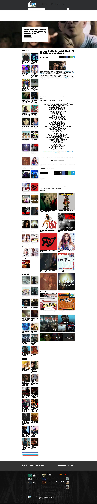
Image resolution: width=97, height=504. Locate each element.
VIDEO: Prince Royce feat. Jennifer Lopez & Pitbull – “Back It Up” (34, 75)
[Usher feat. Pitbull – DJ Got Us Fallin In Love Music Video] (35, 211)
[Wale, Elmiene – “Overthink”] (26, 350)
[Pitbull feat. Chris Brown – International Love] (35, 134)
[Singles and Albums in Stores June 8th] (26, 252)
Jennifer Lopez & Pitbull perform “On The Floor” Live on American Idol (26, 154)
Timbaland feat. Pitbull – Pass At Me (25, 140)
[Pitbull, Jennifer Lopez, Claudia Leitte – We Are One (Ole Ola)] (26, 83)
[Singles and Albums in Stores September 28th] (35, 199)
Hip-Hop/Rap (32, 341)
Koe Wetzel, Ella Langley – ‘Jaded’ (34, 308)
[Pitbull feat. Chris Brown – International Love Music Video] (35, 95)
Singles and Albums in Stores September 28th (34, 205)
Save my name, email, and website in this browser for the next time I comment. (51, 188)
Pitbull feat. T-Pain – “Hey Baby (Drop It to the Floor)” (34, 180)
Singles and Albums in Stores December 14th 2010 (25, 423)
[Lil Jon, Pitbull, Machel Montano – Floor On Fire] (26, 174)
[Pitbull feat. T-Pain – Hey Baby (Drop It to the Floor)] (26, 211)
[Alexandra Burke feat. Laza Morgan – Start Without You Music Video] (26, 224)
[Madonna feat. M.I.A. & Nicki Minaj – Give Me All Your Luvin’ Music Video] (26, 403)
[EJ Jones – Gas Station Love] (44, 475)
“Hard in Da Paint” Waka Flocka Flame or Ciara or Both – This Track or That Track (34, 409)
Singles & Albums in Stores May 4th (34, 257)
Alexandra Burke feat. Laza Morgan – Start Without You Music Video (26, 231)
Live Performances (24, 381)
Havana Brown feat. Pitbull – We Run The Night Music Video (26, 102)
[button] (68, 9)
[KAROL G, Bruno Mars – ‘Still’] (26, 326)
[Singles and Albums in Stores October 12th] (26, 199)
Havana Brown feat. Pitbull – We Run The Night (34, 114)
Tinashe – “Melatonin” (33, 286)
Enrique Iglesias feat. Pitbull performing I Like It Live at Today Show (26, 244)
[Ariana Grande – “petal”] (35, 350)
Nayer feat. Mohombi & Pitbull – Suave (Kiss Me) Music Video (26, 115)
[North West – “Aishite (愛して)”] (26, 338)
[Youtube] (63, 497)
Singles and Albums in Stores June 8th (25, 257)
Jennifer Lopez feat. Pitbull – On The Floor (34, 167)
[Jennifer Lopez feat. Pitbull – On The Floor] (35, 161)
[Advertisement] (48, 15)
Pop (22, 341)
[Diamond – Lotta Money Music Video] (35, 442)
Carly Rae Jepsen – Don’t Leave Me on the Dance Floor (26, 320)
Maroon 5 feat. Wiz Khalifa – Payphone (34, 435)
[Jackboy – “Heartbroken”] (69, 337)
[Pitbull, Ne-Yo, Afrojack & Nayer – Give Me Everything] (26, 161)
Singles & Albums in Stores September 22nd (66, 211)
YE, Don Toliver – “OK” (25, 286)
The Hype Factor (52, 55)
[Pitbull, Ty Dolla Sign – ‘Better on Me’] (26, 57)
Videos (56, 55)
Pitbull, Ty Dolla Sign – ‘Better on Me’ (25, 62)
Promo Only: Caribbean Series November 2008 (64, 311)
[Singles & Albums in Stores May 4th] (35, 252)
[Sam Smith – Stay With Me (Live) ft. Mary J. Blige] (35, 391)
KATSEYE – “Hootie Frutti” (60, 481)
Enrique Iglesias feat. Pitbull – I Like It (25, 269)
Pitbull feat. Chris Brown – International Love (34, 141)
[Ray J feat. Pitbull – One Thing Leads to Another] (35, 187)
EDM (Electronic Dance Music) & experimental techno (60, 486)
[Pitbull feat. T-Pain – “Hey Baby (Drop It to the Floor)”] (35, 174)
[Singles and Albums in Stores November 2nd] (26, 187)
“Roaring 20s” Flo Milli (49, 481)
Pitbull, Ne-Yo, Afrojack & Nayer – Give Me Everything (26, 167)
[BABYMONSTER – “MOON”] (70, 328)
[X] (69, 57)
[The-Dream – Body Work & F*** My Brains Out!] (26, 391)
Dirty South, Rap (32, 381)
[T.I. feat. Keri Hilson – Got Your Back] (35, 378)
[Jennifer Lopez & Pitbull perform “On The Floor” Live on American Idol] (26, 147)
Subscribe (37, 455)
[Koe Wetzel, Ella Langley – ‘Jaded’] (35, 302)
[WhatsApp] (71, 57)
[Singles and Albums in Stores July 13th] (35, 238)
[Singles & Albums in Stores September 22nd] (66, 201)
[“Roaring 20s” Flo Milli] (44, 482)
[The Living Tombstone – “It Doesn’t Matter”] (46, 337)
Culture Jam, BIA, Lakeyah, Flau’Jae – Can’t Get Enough (26, 448)
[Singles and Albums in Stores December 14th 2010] (26, 417)
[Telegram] (74, 57)
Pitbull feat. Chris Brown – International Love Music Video (34, 102)
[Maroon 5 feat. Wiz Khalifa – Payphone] (35, 430)
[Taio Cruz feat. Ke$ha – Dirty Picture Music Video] (35, 365)
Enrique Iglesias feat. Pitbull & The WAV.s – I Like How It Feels (26, 128)
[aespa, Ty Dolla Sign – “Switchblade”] (62, 328)
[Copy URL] (60, 57)
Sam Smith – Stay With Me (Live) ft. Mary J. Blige (34, 396)
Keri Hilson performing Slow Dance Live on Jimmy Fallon (25, 384)
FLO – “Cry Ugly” (34, 296)
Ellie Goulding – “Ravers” (25, 308)
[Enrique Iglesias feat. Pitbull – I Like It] (26, 264)
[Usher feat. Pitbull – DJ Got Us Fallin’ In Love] (35, 224)
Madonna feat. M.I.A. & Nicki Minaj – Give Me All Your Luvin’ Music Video (25, 409)
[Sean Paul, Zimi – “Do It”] (35, 326)
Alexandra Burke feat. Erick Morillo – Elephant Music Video (34, 89)
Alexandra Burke (68, 71)
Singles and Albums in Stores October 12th (25, 205)
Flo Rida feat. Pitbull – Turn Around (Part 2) (34, 153)
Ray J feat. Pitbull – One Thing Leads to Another (34, 193)
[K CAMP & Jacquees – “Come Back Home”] (30, 482)
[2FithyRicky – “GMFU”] (57, 337)
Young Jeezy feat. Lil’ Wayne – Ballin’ (34, 422)
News (22, 420)
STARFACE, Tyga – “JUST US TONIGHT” (34, 319)
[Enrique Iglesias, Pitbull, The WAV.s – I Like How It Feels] (35, 121)
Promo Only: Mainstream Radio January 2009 (64, 271)
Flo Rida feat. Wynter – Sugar (36, 478)
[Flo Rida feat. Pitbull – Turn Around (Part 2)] (35, 147)
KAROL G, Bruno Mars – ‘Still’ (25, 332)
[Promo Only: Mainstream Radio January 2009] (66, 261)
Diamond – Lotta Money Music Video (34, 447)
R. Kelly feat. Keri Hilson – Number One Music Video (26, 435)
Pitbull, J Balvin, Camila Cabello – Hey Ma (34, 62)
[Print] (65, 57)
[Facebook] (67, 57)
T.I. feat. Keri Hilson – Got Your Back (34, 383)
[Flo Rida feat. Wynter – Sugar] (30, 479)
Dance (31, 433)
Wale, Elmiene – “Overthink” (25, 355)
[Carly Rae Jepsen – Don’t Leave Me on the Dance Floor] (26, 313)
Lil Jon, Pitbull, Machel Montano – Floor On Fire (26, 180)
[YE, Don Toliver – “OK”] (26, 280)
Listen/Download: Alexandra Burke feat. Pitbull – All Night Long (52, 96)
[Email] (62, 57)
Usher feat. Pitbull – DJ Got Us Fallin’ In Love (34, 230)
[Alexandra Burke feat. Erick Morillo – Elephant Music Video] (35, 83)
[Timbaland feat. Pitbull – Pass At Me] (26, 134)
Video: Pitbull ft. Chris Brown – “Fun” (25, 74)
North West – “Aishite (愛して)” (26, 343)
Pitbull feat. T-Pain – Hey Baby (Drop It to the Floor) (25, 217)
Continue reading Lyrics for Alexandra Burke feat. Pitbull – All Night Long (58, 152)
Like (37, 452)
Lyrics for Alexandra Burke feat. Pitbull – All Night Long (51, 100)
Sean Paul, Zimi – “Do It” (34, 332)
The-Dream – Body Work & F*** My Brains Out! (26, 396)
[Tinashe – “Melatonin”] (35, 280)
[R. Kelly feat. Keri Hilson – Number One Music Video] (26, 430)
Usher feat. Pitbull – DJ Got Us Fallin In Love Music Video (34, 217)
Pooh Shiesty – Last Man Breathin (34, 343)
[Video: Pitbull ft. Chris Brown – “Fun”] (26, 69)
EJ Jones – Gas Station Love (50, 474)
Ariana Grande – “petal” (34, 355)
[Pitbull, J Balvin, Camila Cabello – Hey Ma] (35, 57)
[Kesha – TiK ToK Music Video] (26, 365)
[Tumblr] (59, 497)
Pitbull (66, 77)
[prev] (72, 168)
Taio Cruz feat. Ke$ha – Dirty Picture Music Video (34, 371)
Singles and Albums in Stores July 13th (34, 243)
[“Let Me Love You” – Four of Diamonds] (44, 479)
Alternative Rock (46, 335)
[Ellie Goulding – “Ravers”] (26, 302)
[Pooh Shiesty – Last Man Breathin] (35, 338)
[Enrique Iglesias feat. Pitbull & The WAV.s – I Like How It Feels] (26, 121)
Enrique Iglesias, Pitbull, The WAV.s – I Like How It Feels (34, 128)
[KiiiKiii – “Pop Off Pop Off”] (26, 291)
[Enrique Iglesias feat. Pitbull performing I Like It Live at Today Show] (26, 238)
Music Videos (23, 368)
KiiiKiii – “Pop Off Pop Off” (25, 297)
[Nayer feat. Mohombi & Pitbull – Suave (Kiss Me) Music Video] (26, 108)
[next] (73, 168)
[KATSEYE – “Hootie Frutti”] (67, 482)
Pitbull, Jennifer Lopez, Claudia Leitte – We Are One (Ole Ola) (25, 89)
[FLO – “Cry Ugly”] (35, 291)
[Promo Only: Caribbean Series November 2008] (66, 301)
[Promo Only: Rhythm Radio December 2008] (30, 475)
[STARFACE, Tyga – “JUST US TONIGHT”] (35, 313)
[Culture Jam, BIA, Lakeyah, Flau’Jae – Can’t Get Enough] (26, 442)
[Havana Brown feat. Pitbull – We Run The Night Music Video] (26, 95)
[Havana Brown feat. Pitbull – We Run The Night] (35, 108)
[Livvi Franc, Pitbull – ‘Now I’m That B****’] (48, 221)
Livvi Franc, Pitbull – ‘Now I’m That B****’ (47, 231)
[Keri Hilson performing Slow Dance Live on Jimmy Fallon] (26, 378)
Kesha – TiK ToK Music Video (25, 370)
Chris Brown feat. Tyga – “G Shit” (66, 465)
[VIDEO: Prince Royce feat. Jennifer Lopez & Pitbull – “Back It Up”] (35, 69)
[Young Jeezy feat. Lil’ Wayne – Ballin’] (35, 417)
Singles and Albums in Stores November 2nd (25, 193)
